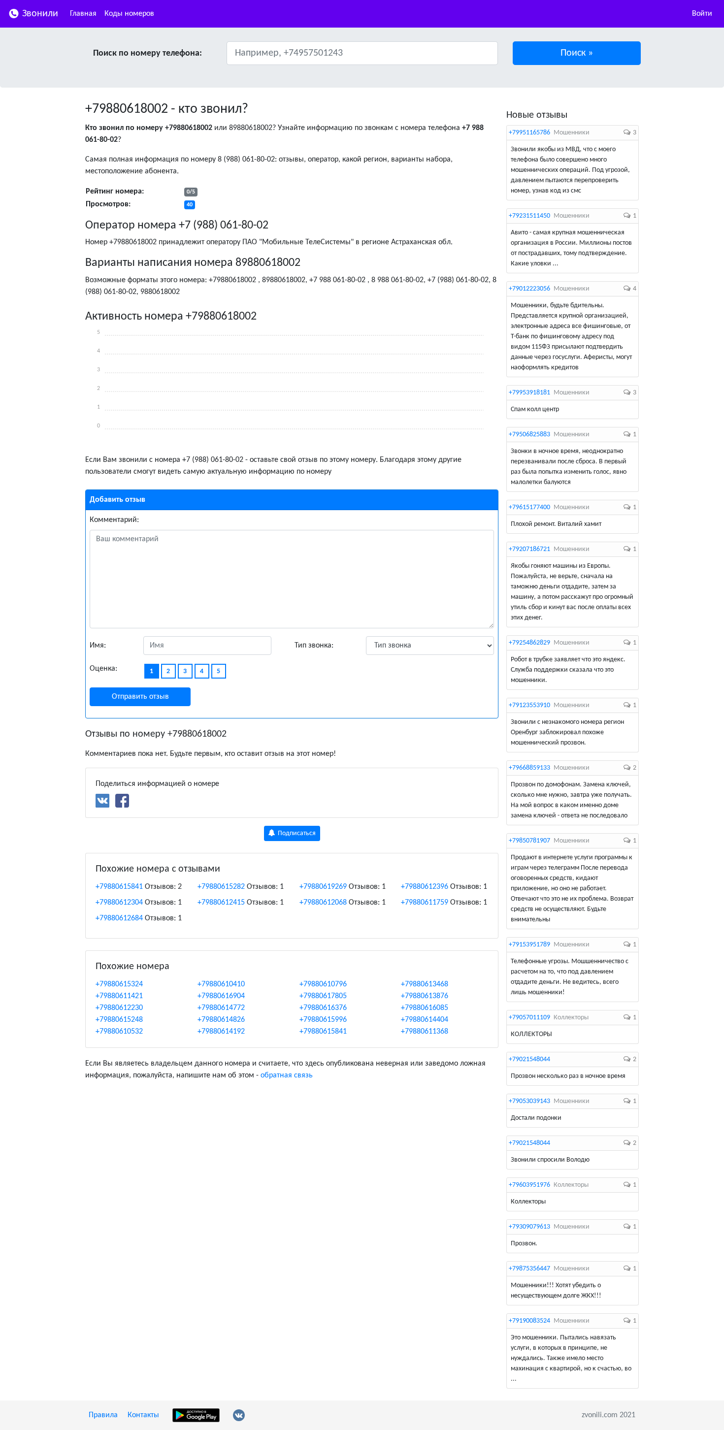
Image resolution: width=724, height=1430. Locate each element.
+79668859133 (529, 768)
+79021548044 (529, 1059)
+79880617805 (323, 996)
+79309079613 (529, 1227)
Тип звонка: (314, 646)
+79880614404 (424, 1020)
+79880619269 (323, 887)
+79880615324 (119, 984)
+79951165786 (529, 132)
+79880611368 (424, 1032)
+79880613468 (424, 984)
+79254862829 (529, 643)
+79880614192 (221, 1032)
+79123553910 (529, 705)
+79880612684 (119, 918)
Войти (702, 14)
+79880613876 (424, 996)
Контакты (143, 1415)
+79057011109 (529, 1017)
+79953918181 (529, 392)
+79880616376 (323, 1008)
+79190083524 (529, 1321)
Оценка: (103, 669)
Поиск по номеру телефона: (147, 53)
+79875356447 (529, 1268)
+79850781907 (529, 841)
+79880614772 (221, 1008)
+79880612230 (119, 1008)
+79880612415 (221, 903)
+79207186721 (529, 549)
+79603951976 (529, 1185)
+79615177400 (529, 507)
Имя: (98, 646)
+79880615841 (119, 887)
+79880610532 (119, 1032)
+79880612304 (119, 903)
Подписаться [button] (296, 833)
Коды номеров (129, 14)
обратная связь (287, 1075)
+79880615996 (323, 1020)
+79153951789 (529, 944)
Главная (83, 14)
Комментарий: (114, 520)
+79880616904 (221, 996)
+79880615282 (221, 887)
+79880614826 (221, 1020)
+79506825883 (529, 434)
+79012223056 (529, 288)
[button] (577, 53)
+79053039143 (529, 1101)
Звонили (39, 14)
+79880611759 (424, 903)
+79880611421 (119, 996)
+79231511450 (529, 216)
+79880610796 (323, 984)
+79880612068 (323, 903)
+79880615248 (119, 1020)
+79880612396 (424, 887)
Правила (103, 1415)
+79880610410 (221, 984)
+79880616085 (424, 1008)
